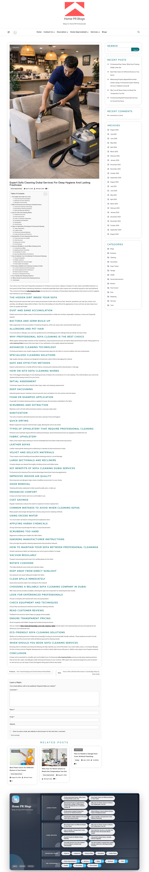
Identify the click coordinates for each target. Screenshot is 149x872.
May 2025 (113, 195)
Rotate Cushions (19, 260)
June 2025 (113, 191)
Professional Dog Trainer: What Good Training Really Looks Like (124, 65)
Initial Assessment (20, 214)
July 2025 (113, 186)
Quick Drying (18, 224)
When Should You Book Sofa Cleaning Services (26, 278)
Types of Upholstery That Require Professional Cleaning (28, 226)
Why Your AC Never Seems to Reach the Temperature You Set (123, 91)
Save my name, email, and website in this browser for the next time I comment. (39, 731)
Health (112, 275)
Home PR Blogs (74, 19)
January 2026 (114, 160)
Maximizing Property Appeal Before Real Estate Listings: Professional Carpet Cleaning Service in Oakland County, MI (124, 83)
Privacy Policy (89, 853)
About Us (66, 853)
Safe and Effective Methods (22, 210)
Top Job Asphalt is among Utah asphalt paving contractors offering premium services (102, 844)
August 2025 (114, 182)
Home (39, 32)
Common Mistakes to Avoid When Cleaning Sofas (26, 246)
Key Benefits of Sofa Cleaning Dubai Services (25, 236)
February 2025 (115, 208)
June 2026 (113, 138)
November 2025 (115, 169)
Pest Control (114, 288)
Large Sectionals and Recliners (23, 234)
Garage (77, 760)
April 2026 (113, 147)
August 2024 (114, 234)
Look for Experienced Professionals (24, 268)
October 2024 (114, 225)
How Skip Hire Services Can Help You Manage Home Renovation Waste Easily (102, 831)
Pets (111, 292)
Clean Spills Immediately (21, 263)
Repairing (113, 296)
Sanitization (18, 222)
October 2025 (114, 173)
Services (94, 32)
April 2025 (113, 199)
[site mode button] (14, 32)
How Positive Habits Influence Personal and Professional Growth (75, 817)
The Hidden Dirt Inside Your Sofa (21, 196)
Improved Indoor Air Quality (22, 238)
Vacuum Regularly (20, 258)
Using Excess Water (20, 248)
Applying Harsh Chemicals (22, 250)
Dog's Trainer (114, 266)
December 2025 (115, 164)
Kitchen (112, 283)
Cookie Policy (113, 853)
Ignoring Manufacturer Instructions (24, 254)
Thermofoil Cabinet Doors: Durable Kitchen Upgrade (101, 837)
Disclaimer (101, 853)
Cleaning (113, 257)
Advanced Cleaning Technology (23, 206)
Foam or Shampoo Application (23, 218)
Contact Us (48, 32)
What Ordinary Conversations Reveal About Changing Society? (102, 812)
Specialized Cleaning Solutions (23, 208)
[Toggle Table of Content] (44, 194)
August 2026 (114, 130)
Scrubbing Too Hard (20, 252)
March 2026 (114, 151)
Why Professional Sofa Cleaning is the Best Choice (26, 204)
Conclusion (16, 280)
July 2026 (113, 134)
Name (12, 709)
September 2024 (115, 230)
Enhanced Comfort (20, 242)
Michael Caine (40, 188)
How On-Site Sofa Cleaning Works (22, 212)
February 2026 (115, 156)
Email (12, 717)
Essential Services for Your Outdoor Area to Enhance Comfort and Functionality (74, 844)
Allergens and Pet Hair (21, 202)
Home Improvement (78, 32)
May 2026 (113, 143)
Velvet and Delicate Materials (22, 232)
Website (12, 724)
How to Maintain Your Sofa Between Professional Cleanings (29, 256)
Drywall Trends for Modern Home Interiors (73, 837)
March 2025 (114, 204)
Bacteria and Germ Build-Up (22, 200)
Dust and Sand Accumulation (22, 198)
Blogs (104, 32)
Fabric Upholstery (19, 228)
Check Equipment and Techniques (24, 270)
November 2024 (115, 221)
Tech (112, 305)
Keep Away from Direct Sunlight (23, 262)
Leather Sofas (18, 230)
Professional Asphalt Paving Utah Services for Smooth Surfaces (124, 99)
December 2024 (115, 217)
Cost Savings (18, 244)
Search (112, 46)
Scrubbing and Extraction (21, 220)
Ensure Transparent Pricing (22, 273)
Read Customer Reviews (21, 271)
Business (113, 253)
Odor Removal (19, 240)
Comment (14, 690)
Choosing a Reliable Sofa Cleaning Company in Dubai (27, 266)
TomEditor (96, 760)
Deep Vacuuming (19, 216)
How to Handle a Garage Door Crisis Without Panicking (101, 817)
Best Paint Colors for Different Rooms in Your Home (124, 73)
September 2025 (115, 177)
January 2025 (114, 212)
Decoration (61, 32)
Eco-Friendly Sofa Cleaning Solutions (23, 276)
